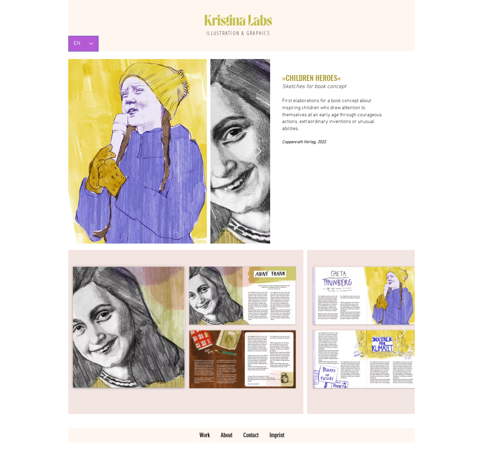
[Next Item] (258, 151)
